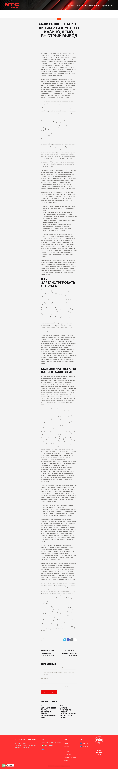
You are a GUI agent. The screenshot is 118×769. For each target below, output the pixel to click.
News (59, 19)
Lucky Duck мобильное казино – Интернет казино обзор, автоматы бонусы (68, 713)
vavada (49, 320)
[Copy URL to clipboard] (75, 639)
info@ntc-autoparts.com (51, 749)
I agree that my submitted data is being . (57, 686)
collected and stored (66, 686)
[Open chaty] (4, 765)
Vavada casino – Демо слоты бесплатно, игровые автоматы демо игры (48, 713)
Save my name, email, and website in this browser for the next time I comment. (58, 673)
